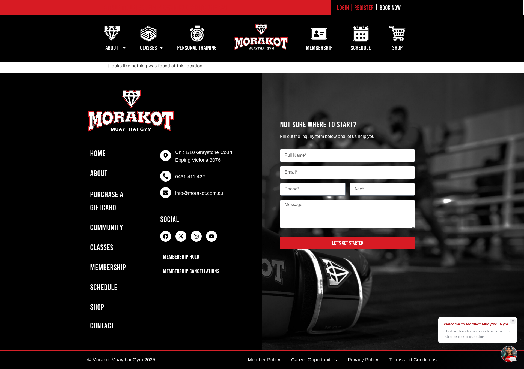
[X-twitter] (180, 236)
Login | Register (355, 7)
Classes (101, 247)
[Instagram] (196, 236)
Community (106, 227)
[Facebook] (165, 236)
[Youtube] (211, 236)
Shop (97, 306)
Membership (108, 267)
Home (98, 153)
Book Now (390, 7)
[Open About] (124, 47)
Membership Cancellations (191, 270)
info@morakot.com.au (199, 193)
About (99, 173)
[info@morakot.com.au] (165, 192)
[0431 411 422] (165, 176)
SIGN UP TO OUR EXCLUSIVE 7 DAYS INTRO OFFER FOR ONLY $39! (165, 7)
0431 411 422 (190, 176)
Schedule (103, 287)
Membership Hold (181, 256)
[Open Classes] (161, 47)
